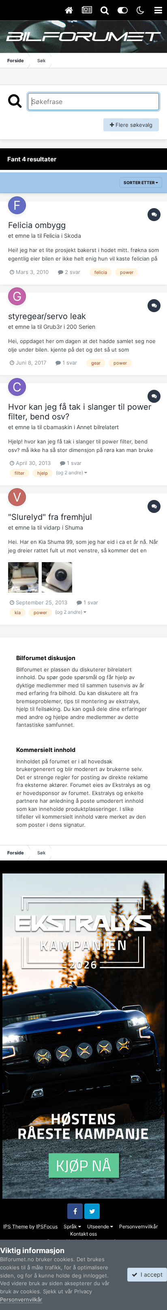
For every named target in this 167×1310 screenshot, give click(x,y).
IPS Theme (15, 1226)
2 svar (71, 272)
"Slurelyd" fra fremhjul (50, 517)
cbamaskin (57, 427)
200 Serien (80, 326)
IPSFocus (47, 1226)
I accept (150, 1274)
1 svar (69, 362)
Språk (71, 1226)
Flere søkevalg (133, 125)
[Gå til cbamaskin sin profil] (17, 387)
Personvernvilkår (138, 1226)
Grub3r (52, 326)
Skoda (72, 235)
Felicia (51, 235)
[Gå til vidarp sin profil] (17, 497)
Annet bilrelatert (98, 427)
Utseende (98, 1226)
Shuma (74, 527)
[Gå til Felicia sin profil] (17, 205)
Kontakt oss (83, 1234)
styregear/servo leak (47, 316)
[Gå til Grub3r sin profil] (17, 296)
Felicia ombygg (37, 225)
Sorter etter (140, 182)
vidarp (51, 527)
